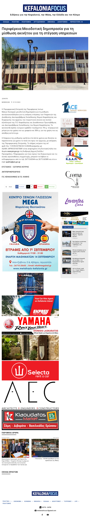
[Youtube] (47, 515)
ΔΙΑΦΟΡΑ (5, 98)
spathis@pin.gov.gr (13, 162)
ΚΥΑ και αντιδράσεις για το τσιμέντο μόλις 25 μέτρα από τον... (79, 251)
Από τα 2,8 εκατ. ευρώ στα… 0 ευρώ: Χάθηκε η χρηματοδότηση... (78, 270)
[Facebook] (42, 515)
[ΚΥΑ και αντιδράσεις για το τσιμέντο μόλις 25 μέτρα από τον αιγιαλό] (66, 252)
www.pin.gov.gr (13, 151)
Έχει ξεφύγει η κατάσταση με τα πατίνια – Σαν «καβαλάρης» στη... (79, 243)
